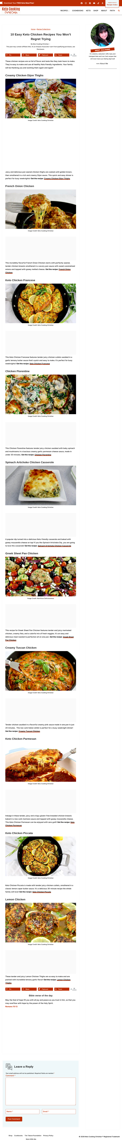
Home (33, 29)
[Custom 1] (102, 3)
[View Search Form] (119, 10)
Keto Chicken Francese (40, 364)
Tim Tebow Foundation (33, 1135)
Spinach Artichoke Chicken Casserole (54, 546)
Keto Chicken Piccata (42, 892)
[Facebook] (81, 3)
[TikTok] (98, 3)
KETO (88, 11)
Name (10, 1111)
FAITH (112, 11)
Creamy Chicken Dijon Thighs (57, 178)
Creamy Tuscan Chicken (29, 731)
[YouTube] (94, 3)
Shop (10, 1135)
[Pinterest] (90, 3)
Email (46, 1111)
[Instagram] (86, 3)
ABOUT (104, 11)
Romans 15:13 (11, 1006)
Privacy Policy (48, 1135)
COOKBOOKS (77, 11)
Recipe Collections (43, 29)
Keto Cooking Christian (41, 44)
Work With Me (31, 1139)
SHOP (95, 11)
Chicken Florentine (43, 455)
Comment (10, 1076)
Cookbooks (18, 1135)
